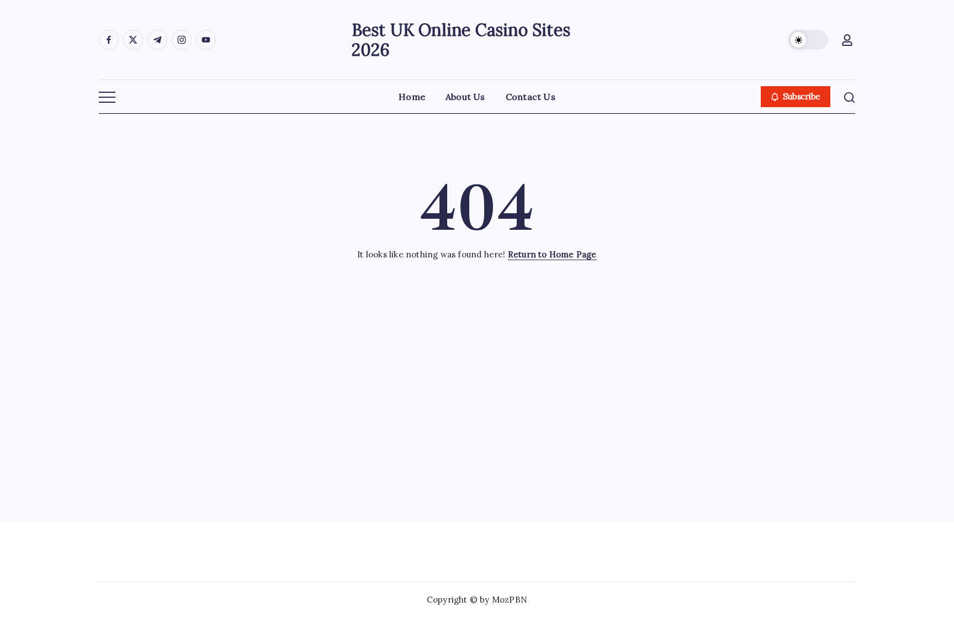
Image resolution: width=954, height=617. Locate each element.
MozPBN (509, 599)
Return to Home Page (552, 254)
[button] (808, 40)
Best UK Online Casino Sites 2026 (461, 39)
